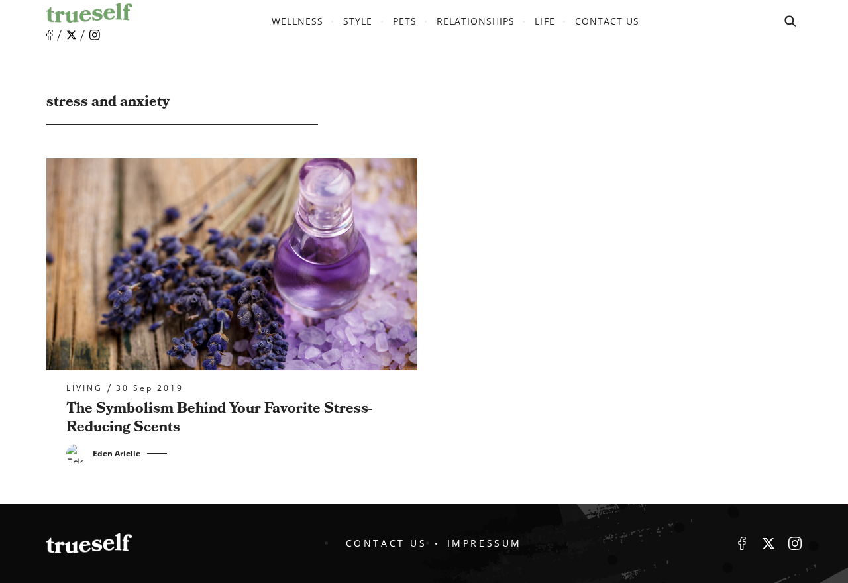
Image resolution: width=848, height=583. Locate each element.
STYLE (357, 21)
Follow (71, 35)
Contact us (607, 21)
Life (545, 21)
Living (84, 388)
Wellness (297, 21)
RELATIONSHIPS (476, 21)
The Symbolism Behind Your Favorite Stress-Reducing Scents (219, 418)
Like (49, 35)
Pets (405, 21)
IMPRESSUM (484, 543)
